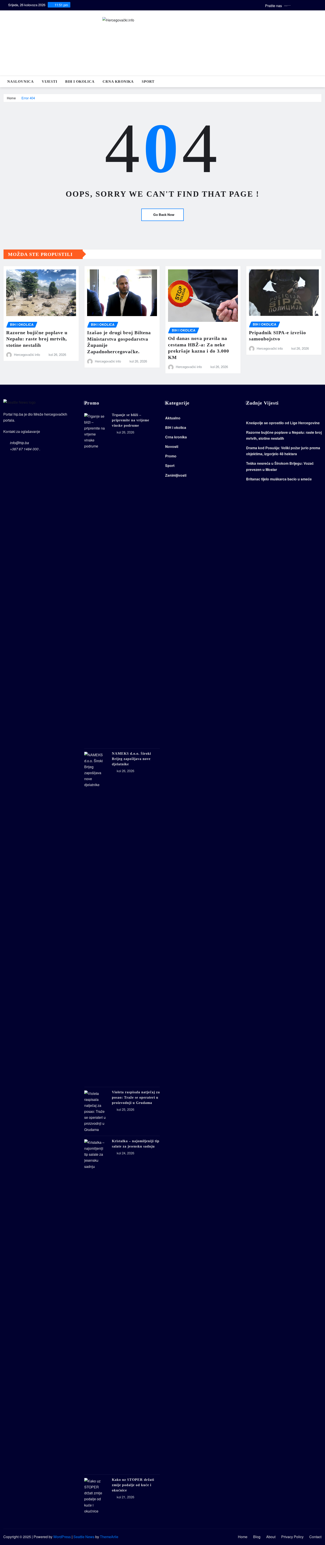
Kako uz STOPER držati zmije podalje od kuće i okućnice (133, 1485)
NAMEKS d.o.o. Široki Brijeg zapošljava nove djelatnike (131, 759)
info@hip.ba (19, 442)
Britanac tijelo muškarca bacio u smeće (279, 479)
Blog (256, 1536)
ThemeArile (109, 1536)
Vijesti (49, 81)
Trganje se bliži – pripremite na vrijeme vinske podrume (130, 420)
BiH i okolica (80, 81)
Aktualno (172, 417)
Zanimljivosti (175, 475)
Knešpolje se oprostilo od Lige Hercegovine (283, 422)
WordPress (62, 1536)
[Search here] (320, 81)
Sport (148, 81)
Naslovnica (20, 81)
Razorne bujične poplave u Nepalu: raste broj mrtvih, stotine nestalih (36, 339)
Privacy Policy (292, 1536)
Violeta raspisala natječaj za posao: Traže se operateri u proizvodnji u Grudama (136, 1097)
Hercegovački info (27, 354)
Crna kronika (118, 81)
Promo (170, 456)
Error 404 (28, 98)
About (270, 1536)
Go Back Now (163, 214)
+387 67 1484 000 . (25, 448)
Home (11, 98)
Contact (315, 1536)
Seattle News (83, 1536)
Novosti (171, 446)
